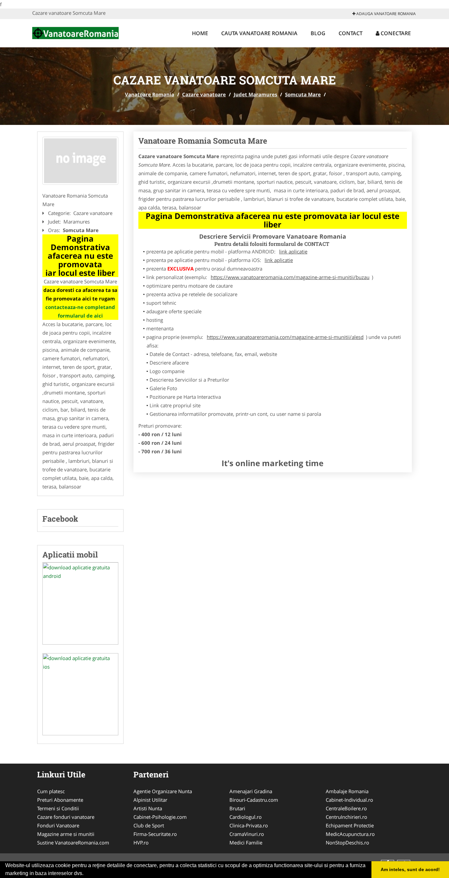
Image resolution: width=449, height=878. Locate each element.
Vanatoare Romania (149, 94)
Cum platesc (51, 791)
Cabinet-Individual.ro (349, 799)
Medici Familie (245, 842)
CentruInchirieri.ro (346, 817)
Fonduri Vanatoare (58, 825)
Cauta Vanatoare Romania (259, 33)
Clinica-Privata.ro (248, 825)
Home (200, 33)
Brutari (237, 808)
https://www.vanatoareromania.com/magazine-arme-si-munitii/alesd (285, 337)
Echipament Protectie (350, 825)
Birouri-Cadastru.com (253, 799)
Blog (318, 33)
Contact (351, 33)
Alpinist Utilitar (150, 799)
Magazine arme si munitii (65, 834)
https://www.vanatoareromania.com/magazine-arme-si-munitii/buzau (290, 277)
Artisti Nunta (147, 808)
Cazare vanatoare (204, 94)
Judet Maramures (255, 94)
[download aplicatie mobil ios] (80, 694)
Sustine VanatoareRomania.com (73, 842)
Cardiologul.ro (245, 817)
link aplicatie (293, 251)
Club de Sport (148, 825)
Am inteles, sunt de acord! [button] (410, 869)
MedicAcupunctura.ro (350, 834)
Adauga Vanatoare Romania (385, 13)
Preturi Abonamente (60, 799)
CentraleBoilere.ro (346, 808)
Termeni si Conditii (58, 808)
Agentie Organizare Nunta (162, 791)
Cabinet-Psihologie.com (160, 817)
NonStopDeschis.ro (347, 842)
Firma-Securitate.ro (155, 834)
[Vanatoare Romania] (75, 32)
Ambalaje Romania (347, 791)
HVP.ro (141, 842)
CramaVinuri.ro (246, 834)
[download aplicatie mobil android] (80, 603)
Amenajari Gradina (250, 791)
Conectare (395, 33)
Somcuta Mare (303, 94)
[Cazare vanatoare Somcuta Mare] (80, 161)
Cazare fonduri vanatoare (65, 817)
